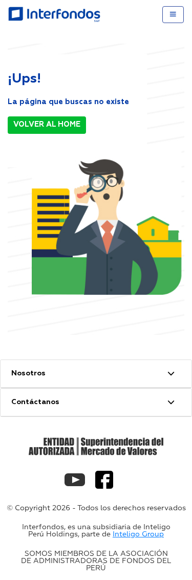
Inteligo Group (138, 534)
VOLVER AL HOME (46, 124)
